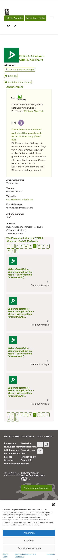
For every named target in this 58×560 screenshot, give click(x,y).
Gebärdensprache (35, 18)
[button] (53, 504)
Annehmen (29, 532)
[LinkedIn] (40, 451)
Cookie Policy (5, 555)
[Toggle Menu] (51, 17)
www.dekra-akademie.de (19, 199)
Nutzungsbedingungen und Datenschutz (25, 555)
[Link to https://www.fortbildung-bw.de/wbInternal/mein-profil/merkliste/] (8, 26)
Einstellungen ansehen (29, 548)
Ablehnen (29, 540)
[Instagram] (46, 444)
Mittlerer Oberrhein (34, 111)
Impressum (51, 554)
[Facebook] (40, 444)
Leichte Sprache (14, 18)
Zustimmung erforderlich (36, 488)
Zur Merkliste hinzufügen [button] (21, 69)
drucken (12, 75)
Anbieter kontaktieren (19, 82)
